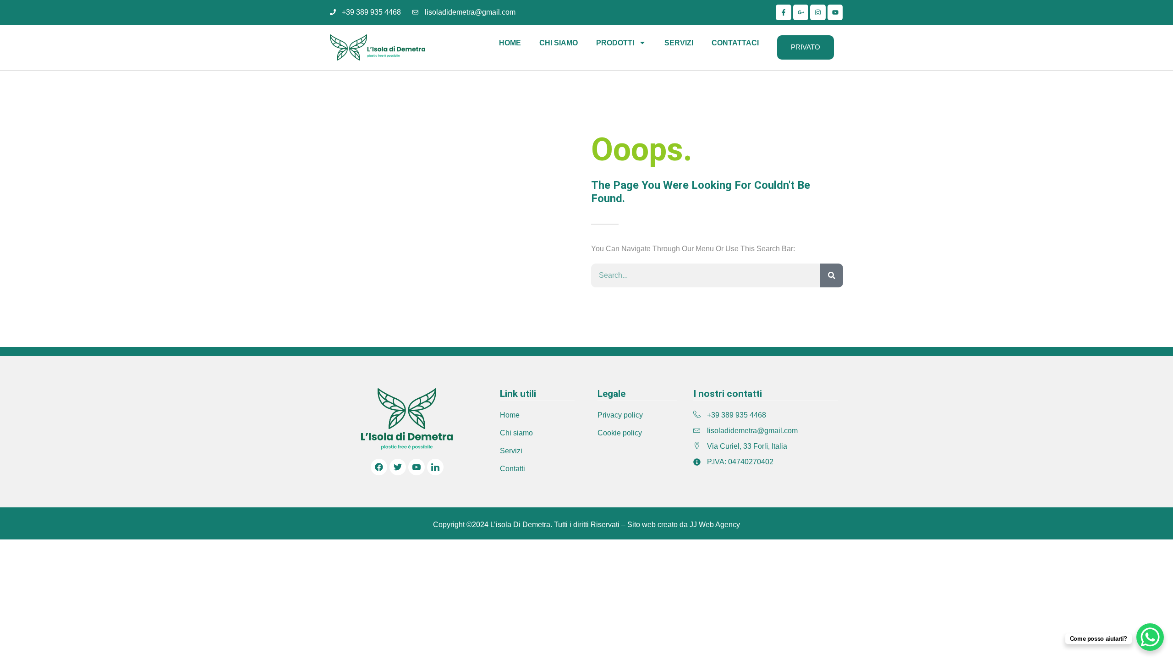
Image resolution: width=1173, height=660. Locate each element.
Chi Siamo (558, 43)
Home (510, 43)
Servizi (678, 43)
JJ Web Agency (715, 524)
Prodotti (615, 43)
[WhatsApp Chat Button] (1150, 637)
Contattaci (735, 43)
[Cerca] (831, 275)
